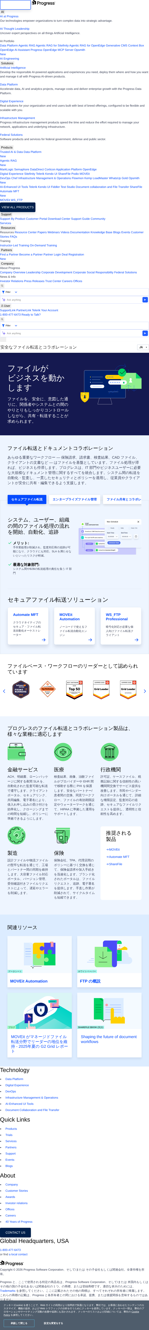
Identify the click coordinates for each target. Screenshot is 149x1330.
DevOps (5, 178)
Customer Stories (16, 1190)
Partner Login (52, 254)
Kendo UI (51, 173)
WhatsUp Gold (118, 178)
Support (6, 214)
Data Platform (9, 45)
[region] (74, 1315)
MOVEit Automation (69, 617)
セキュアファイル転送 (27, 499)
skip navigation (15, 5)
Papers (42, 232)
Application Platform (69, 169)
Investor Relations (11, 281)
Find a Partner (9, 254)
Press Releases (34, 281)
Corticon (50, 169)
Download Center (59, 218)
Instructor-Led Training (14, 245)
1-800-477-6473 (10, 314)
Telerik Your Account (45, 310)
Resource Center (26, 232)
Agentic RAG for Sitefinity (52, 45)
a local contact (18, 1254)
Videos (65, 232)
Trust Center (53, 281)
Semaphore (21, 169)
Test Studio (68, 187)
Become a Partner (31, 254)
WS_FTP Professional (117, 617)
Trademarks (7, 1290)
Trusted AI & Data (11, 152)
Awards (10, 1197)
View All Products (18, 207)
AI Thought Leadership (14, 28)
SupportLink (7, 310)
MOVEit (85, 173)
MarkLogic (6, 169)
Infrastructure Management (17, 118)
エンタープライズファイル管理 (75, 499)
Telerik (40, 173)
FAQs (13, 236)
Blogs (116, 232)
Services (5, 223)
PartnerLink (23, 310)
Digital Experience (11, 101)
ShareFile (64, 173)
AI (2, 11)
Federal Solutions (11, 134)
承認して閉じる (19, 1323)
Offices (77, 281)
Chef (14, 178)
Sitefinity (29, 173)
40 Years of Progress (19, 1221)
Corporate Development (56, 272)
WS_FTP (17, 200)
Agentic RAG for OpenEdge (87, 45)
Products (7, 147)
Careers (67, 281)
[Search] (2, 286)
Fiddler (55, 187)
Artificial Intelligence (13, 67)
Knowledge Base (101, 232)
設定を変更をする (53, 1323)
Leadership (33, 272)
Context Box (136, 45)
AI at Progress (9, 16)
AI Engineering (9, 58)
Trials (9, 1135)
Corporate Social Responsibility (93, 272)
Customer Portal (36, 218)
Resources (8, 227)
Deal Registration (42, 257)
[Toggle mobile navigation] (3, 339)
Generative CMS (116, 45)
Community (98, 218)
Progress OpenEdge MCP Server (52, 50)
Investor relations (16, 1203)
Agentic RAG (26, 45)
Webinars (54, 232)
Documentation (80, 232)
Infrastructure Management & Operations (44, 178)
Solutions (7, 63)
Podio (75, 173)
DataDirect (37, 169)
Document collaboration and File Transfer (102, 187)
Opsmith (42, 52)
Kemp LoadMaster (96, 178)
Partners (6, 250)
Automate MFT (9, 193)
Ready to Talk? (31, 314)
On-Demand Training (43, 245)
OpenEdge (90, 169)
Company (7, 263)
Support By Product (12, 218)
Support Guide (80, 218)
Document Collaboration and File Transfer (32, 1110)
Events (125, 232)
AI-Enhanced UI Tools (14, 187)
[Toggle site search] (2, 319)
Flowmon (78, 178)
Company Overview (12, 272)
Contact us (15, 1232)
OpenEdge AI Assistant (15, 50)
